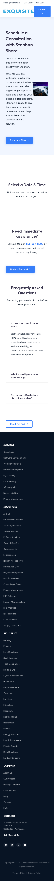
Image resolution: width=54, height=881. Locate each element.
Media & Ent (9, 670)
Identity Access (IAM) (13, 561)
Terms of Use (18, 873)
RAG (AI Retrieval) (11, 578)
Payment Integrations (13, 572)
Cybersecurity (10, 549)
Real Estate (8, 722)
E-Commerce (9, 555)
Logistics (7, 699)
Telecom (7, 693)
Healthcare (8, 681)
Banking (7, 640)
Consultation (9, 452)
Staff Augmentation (12, 525)
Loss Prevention (11, 687)
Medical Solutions (11, 758)
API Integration (10, 487)
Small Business (10, 658)
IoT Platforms (9, 613)
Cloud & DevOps (11, 543)
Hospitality (8, 711)
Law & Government (12, 740)
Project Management (13, 499)
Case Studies (9, 790)
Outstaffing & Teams (12, 584)
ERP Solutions (9, 596)
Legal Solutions (10, 652)
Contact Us (42, 11)
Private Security (10, 746)
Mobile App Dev (11, 566)
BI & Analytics (9, 608)
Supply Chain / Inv (12, 625)
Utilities (6, 728)
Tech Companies (11, 664)
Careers (7, 802)
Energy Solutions (11, 734)
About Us (7, 773)
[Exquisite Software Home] (18, 11)
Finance (7, 646)
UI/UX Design (9, 475)
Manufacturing (10, 717)
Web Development (12, 464)
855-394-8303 (11, 835)
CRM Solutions (10, 619)
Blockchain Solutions (13, 519)
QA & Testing (9, 481)
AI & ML (6, 514)
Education (8, 705)
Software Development (14, 458)
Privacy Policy (35, 873)
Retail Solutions (10, 752)
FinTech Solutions (11, 537)
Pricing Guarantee (11, 3)
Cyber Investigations (13, 675)
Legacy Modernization (14, 602)
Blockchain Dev (10, 493)
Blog (5, 796)
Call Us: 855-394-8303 (34, 3)
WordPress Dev (10, 531)
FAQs (5, 808)
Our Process (9, 778)
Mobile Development (13, 469)
